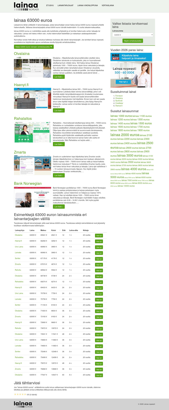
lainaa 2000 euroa (124, 134)
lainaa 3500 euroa (130, 162)
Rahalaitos (23, 118)
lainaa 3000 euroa (129, 155)
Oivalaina (22, 53)
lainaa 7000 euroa (129, 180)
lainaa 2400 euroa (126, 143)
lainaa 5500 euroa (129, 177)
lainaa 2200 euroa (126, 139)
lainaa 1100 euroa (142, 116)
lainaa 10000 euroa (126, 185)
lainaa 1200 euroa (120, 119)
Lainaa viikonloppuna (87, 5)
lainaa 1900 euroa (140, 130)
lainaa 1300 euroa (140, 119)
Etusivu (50, 5)
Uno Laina (19, 246)
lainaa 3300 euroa (140, 159)
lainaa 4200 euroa (119, 174)
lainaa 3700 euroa (124, 165)
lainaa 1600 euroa (120, 126)
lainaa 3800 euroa (140, 165)
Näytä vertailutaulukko (132, 41)
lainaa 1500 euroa (141, 123)
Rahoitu (18, 270)
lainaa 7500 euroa (143, 180)
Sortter (17, 258)
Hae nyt (99, 235)
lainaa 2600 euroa (128, 147)
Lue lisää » (59, 76)
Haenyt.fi (21, 84)
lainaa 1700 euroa (140, 126)
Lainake (18, 252)
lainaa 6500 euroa (115, 180)
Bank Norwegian (28, 183)
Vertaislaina (108, 5)
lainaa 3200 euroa (124, 159)
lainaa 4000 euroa (133, 169)
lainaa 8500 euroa (126, 183)
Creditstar (119, 103)
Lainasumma (117, 30)
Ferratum (119, 95)
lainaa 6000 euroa (143, 177)
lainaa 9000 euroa (140, 183)
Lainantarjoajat (65, 5)
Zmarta (20, 152)
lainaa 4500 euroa (133, 173)
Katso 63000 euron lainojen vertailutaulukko (33, 46)
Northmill (118, 100)
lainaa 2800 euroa (126, 151)
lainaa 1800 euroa (120, 130)
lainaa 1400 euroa (120, 123)
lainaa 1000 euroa (121, 116)
